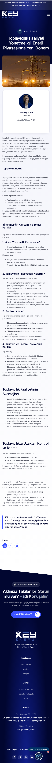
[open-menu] (48, 15)
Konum (26, 707)
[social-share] (4, 545)
